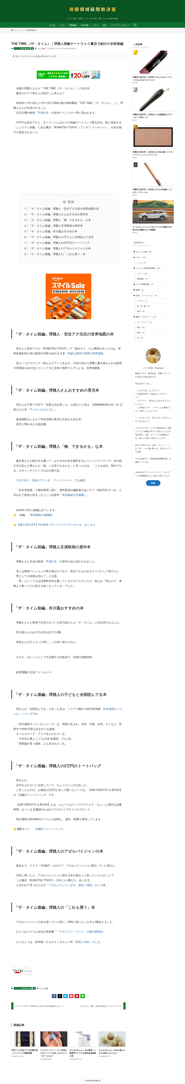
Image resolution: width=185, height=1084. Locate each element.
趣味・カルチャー (146, 316)
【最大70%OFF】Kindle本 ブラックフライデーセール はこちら (56, 524)
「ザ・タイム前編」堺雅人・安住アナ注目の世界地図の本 (64, 208)
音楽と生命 (82, 942)
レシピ (141, 262)
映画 (141, 332)
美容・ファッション (146, 295)
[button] (54, 996)
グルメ (141, 257)
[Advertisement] (68, 164)
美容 (141, 311)
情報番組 (142, 278)
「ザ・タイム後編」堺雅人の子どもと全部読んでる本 (61, 237)
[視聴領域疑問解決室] (92, 9)
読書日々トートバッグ (49, 829)
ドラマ (142, 273)
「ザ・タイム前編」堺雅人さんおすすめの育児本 (58, 214)
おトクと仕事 (144, 251)
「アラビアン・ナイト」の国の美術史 (80, 931)
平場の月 (43, 112)
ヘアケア (142, 301)
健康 (140, 289)
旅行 (141, 327)
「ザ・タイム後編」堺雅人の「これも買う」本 (57, 254)
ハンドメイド (144, 322)
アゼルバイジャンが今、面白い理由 (70, 885)
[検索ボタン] (135, 25)
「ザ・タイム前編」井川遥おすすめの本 (53, 231)
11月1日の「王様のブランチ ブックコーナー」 (45, 480)
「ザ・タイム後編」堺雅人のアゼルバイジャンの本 (60, 248)
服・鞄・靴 (143, 306)
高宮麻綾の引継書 (73, 495)
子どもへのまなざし (42, 409)
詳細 (153, 483)
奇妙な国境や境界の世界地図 (85, 353)
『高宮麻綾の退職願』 (41, 515)
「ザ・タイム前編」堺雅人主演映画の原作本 (56, 225)
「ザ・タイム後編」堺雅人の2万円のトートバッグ (59, 242)
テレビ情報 (41, 48)
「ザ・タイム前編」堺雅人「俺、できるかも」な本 (60, 220)
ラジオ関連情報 (144, 284)
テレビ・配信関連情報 (21, 48)
